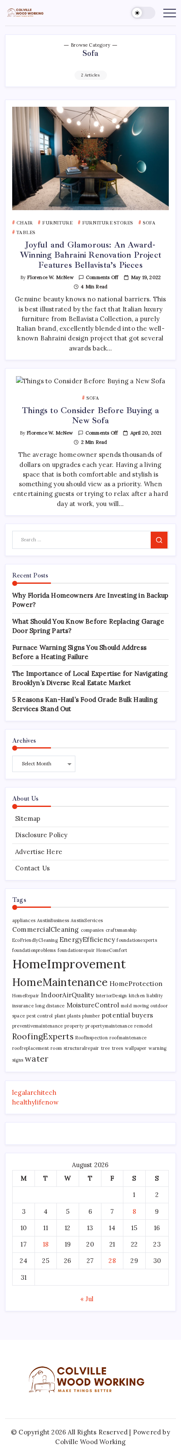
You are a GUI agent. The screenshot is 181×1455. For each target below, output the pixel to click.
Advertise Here (38, 852)
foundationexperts (137, 940)
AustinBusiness (53, 920)
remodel (143, 1026)
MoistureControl (93, 1005)
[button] (143, 13)
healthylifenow (35, 1102)
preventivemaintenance (37, 1026)
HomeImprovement (69, 964)
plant (60, 1016)
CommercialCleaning (45, 929)
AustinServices (87, 920)
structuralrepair (81, 1048)
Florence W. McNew (50, 277)
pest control (40, 1016)
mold (126, 1006)
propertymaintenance (109, 1026)
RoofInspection (91, 1038)
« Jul (86, 1299)
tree (105, 1048)
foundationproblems (34, 950)
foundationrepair (76, 950)
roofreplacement (30, 1048)
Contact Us (32, 868)
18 (45, 1244)
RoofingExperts (43, 1036)
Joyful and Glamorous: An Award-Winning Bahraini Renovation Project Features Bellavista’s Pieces (90, 255)
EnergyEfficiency (87, 939)
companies (92, 930)
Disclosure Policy (41, 835)
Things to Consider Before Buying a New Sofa (90, 415)
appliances (23, 920)
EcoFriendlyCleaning (35, 940)
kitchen (137, 996)
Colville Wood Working (90, 1442)
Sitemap (27, 818)
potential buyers (127, 1015)
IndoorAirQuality (67, 995)
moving (141, 1006)
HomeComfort (111, 950)
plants (73, 1016)
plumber (91, 1016)
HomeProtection (135, 983)
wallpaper (136, 1048)
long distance (50, 1006)
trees (117, 1048)
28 (112, 1261)
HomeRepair (25, 996)
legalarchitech (34, 1093)
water (36, 1058)
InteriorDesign (111, 996)
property (74, 1026)
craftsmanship (121, 930)
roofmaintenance (127, 1038)
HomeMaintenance (60, 982)
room (56, 1048)
